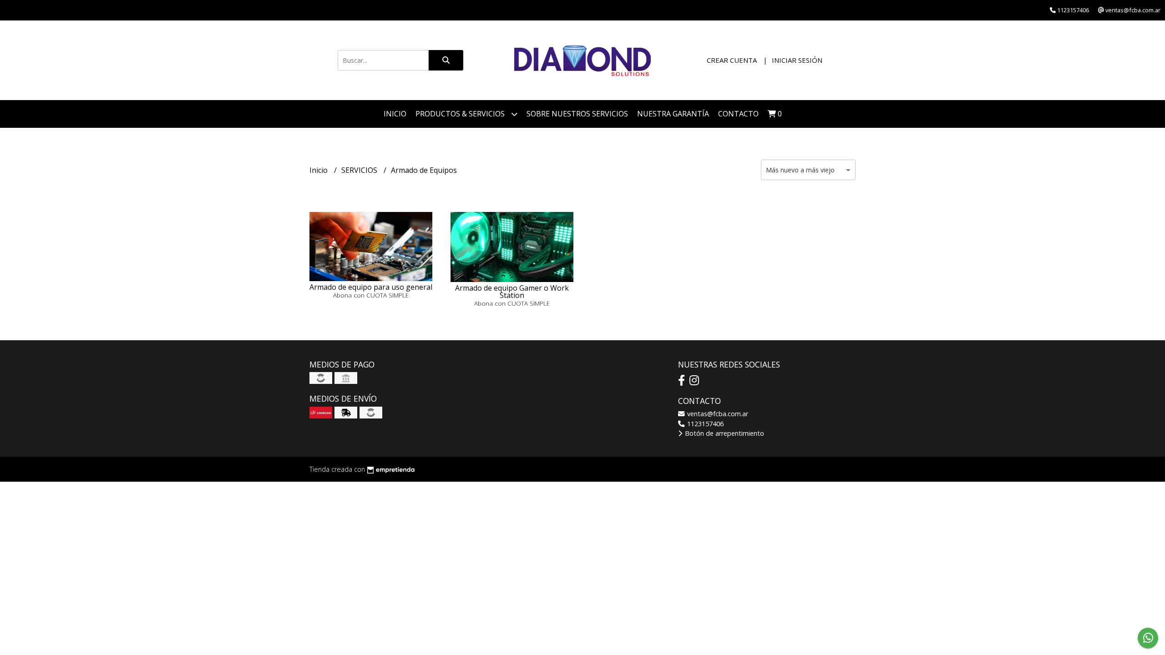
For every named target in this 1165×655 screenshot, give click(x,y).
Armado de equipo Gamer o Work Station (512, 291)
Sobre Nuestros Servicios (577, 114)
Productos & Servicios (461, 114)
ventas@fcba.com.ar (716, 413)
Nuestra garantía (673, 114)
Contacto (738, 114)
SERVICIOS (360, 170)
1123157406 (704, 423)
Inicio (395, 114)
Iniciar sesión (797, 60)
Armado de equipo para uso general (370, 287)
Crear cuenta (732, 60)
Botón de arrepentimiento (723, 433)
